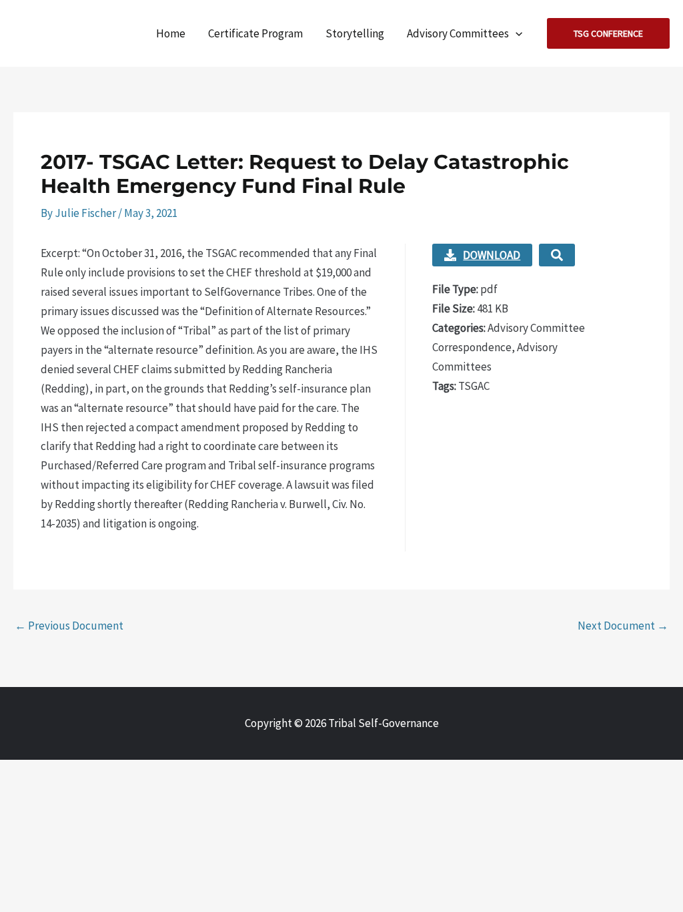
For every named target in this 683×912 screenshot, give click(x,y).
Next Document (623, 625)
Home (170, 33)
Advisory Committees (458, 33)
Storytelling (354, 33)
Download (491, 255)
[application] (515, 33)
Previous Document (69, 625)
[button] (608, 33)
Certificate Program (255, 33)
